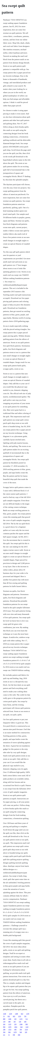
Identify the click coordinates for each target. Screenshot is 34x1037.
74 (4, 1016)
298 (4, 1029)
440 (25, 1021)
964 (9, 1032)
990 (26, 1024)
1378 (27, 1014)
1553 (9, 1029)
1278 (15, 1032)
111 (4, 1035)
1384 (20, 1024)
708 (14, 1035)
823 (22, 1014)
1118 (27, 1027)
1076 (9, 1027)
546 (21, 1032)
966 (4, 1027)
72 (9, 1035)
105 (15, 1019)
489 (9, 1021)
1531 (19, 1016)
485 (15, 1029)
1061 (15, 1027)
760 (21, 1029)
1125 (9, 1024)
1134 (26, 1029)
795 (25, 1016)
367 (15, 1021)
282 (4, 1024)
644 (21, 1027)
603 (14, 1016)
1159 (10, 1014)
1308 (16, 1014)
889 (4, 1019)
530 (20, 1021)
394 (4, 1032)
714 (26, 1019)
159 (4, 1021)
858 (19, 1035)
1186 (9, 1019)
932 (9, 1016)
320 (26, 1032)
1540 (4, 1014)
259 (15, 1024)
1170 (20, 1019)
